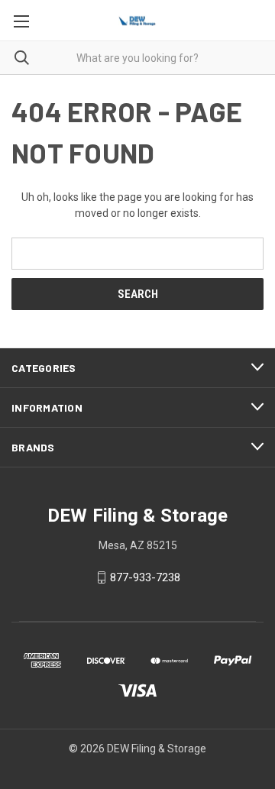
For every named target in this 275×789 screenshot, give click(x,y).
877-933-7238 (145, 577)
